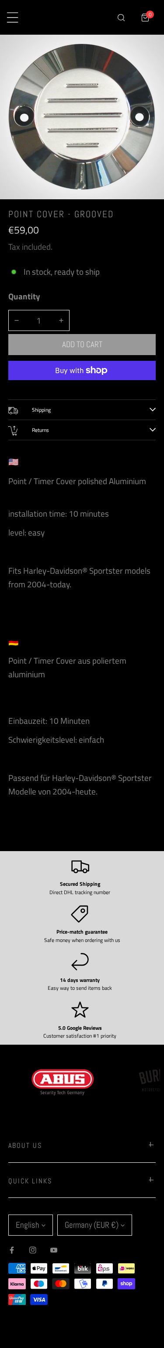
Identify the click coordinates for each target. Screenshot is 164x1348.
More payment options (82, 387)
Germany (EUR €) (92, 1224)
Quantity (24, 296)
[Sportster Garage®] (72, 17)
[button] (145, 17)
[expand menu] (12, 17)
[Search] (121, 17)
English (27, 1224)
